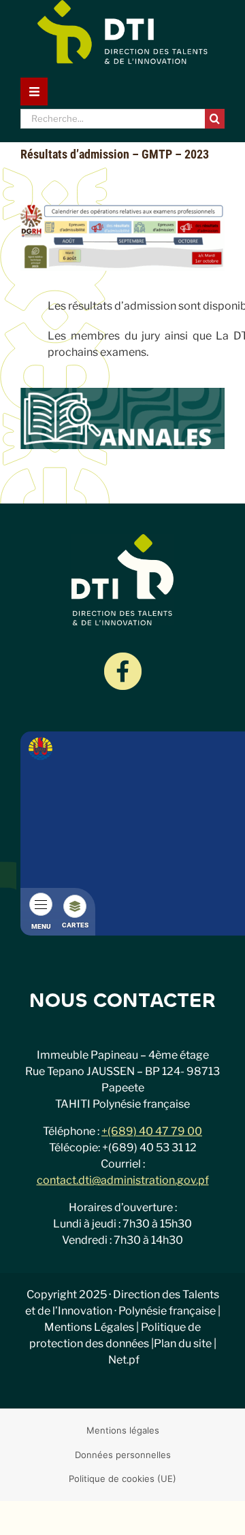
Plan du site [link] (183, 1343)
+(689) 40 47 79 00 (151, 1131)
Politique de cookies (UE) (122, 1478)
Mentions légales (122, 1430)
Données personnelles (123, 1454)
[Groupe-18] (123, 657)
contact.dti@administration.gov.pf (123, 1180)
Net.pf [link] (124, 1359)
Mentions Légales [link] (89, 1327)
